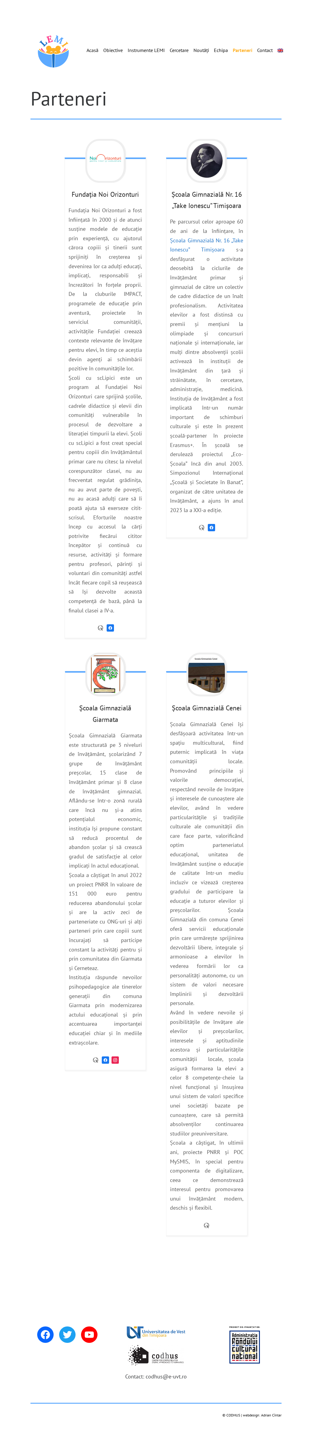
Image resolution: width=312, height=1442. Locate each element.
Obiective (113, 50)
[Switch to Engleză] (280, 50)
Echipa (221, 50)
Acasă (92, 50)
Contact (265, 50)
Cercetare (179, 50)
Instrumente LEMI (146, 50)
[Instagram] (115, 1059)
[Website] (100, 627)
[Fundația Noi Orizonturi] (105, 161)
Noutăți (201, 50)
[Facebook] (110, 627)
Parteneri (242, 50)
